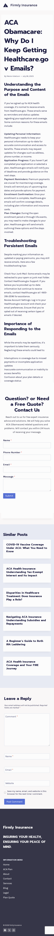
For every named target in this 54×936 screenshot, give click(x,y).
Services (7, 883)
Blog (5, 888)
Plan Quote (9, 897)
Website (9, 783)
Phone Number (12, 452)
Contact (7, 878)
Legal (6, 892)
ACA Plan (7, 869)
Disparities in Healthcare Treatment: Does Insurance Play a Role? (24, 596)
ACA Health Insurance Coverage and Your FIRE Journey (22, 665)
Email (7, 464)
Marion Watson (13, 76)
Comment (11, 716)
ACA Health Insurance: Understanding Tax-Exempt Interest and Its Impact (24, 572)
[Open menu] (48, 5)
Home (6, 864)
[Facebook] (5, 930)
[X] (9, 930)
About (6, 874)
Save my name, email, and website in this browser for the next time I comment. (26, 792)
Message (9, 476)
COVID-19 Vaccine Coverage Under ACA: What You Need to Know (26, 548)
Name (7, 440)
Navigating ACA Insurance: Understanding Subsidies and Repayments (26, 620)
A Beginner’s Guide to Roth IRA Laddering (24, 642)
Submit (9, 495)
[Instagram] (14, 930)
